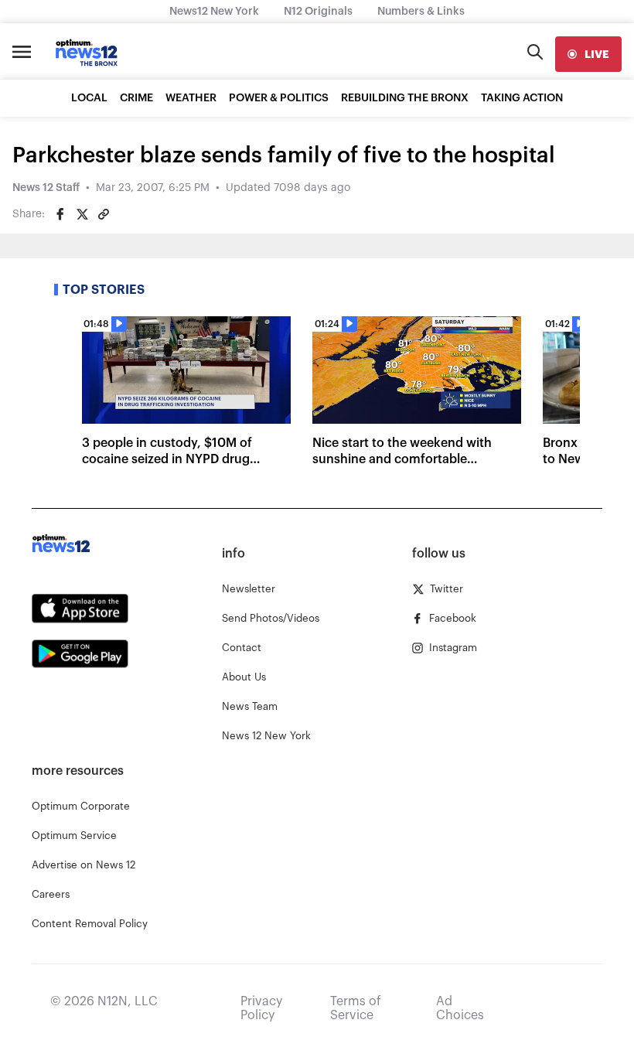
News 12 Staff (46, 187)
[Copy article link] (103, 214)
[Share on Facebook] (60, 214)
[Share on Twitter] (82, 214)
